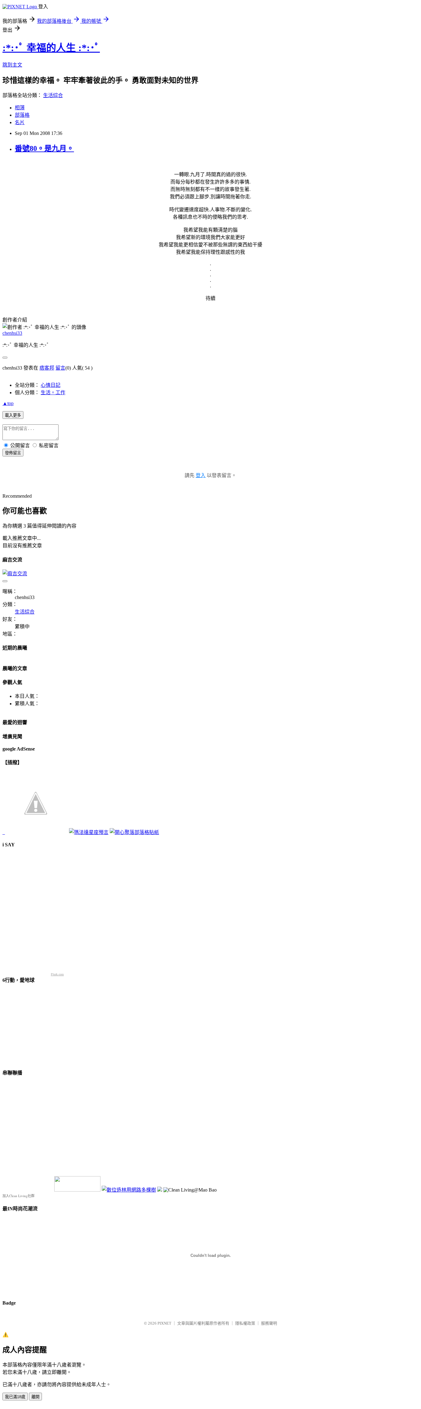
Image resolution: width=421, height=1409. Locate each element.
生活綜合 (53, 95)
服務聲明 (269, 1323)
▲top (8, 403)
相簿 (20, 107)
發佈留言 (13, 453)
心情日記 (50, 385)
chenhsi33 (12, 333)
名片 (20, 122)
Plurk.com (57, 974)
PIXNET (164, 1323)
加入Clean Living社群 (18, 1195)
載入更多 (13, 415)
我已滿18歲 (15, 1397)
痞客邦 (46, 367)
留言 (60, 367)
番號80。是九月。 (44, 148)
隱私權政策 (245, 1323)
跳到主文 (12, 64)
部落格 (22, 115)
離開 (35, 1397)
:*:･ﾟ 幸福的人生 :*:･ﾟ (51, 47)
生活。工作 (53, 392)
